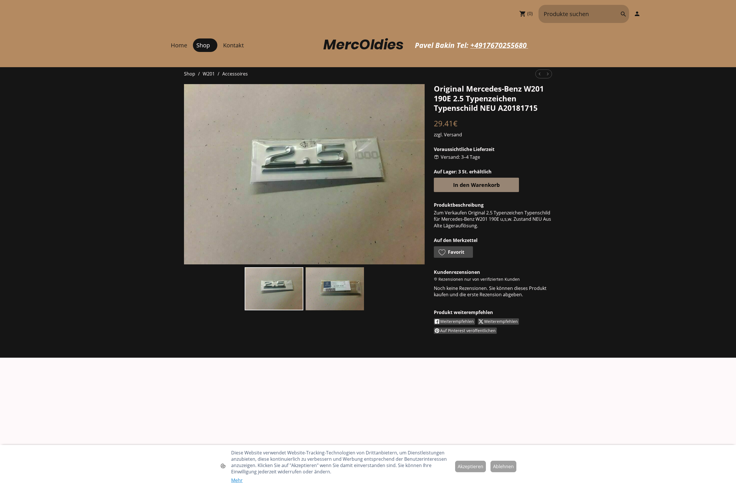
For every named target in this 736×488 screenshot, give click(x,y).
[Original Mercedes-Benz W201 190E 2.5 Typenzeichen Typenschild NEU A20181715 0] (274, 288)
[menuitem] (540, 74)
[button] (623, 14)
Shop (189, 74)
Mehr (237, 480)
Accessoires (235, 74)
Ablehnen (503, 466)
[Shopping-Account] (637, 13)
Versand (453, 134)
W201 (209, 74)
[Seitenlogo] (367, 60)
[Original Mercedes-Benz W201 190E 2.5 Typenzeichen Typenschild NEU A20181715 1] (335, 288)
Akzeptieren (470, 466)
